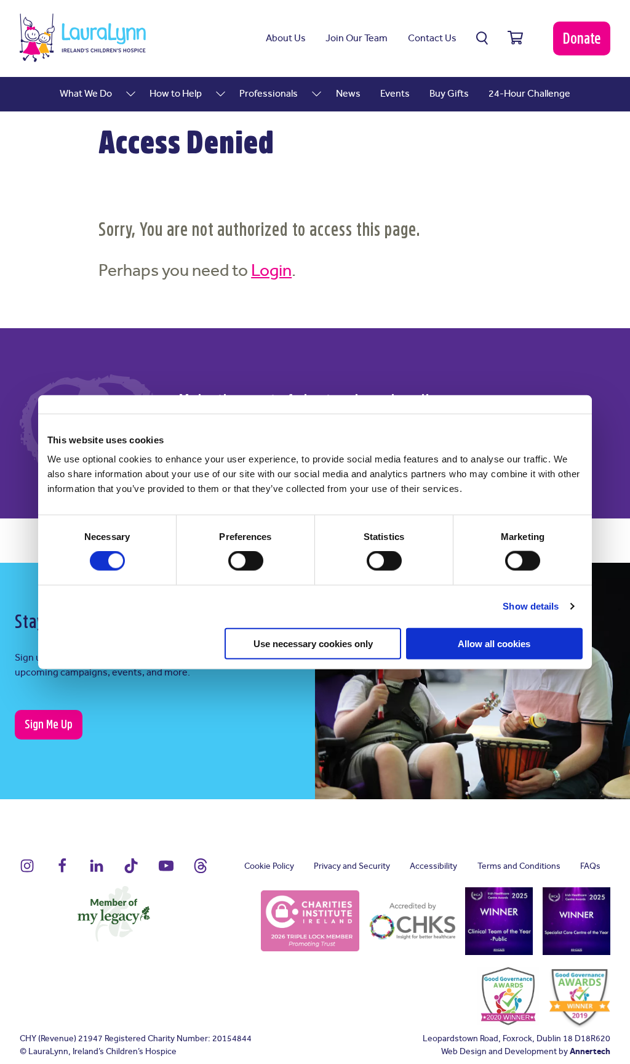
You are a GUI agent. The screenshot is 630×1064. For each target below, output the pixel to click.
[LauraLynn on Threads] (200, 871)
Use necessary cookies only (313, 643)
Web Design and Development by (525, 1052)
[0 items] (515, 38)
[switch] (245, 561)
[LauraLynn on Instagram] (27, 871)
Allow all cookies (494, 643)
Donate (581, 38)
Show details (531, 606)
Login (271, 271)
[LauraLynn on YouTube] (166, 871)
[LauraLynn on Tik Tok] (131, 871)
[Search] (482, 38)
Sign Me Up (49, 724)
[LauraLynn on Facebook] (62, 871)
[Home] (83, 38)
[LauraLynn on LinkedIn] (96, 871)
